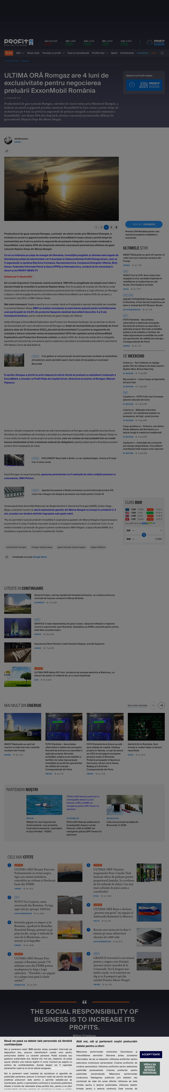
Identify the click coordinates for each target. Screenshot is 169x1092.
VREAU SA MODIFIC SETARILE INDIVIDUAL (150, 1068)
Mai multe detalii (60, 1068)
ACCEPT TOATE (151, 1054)
